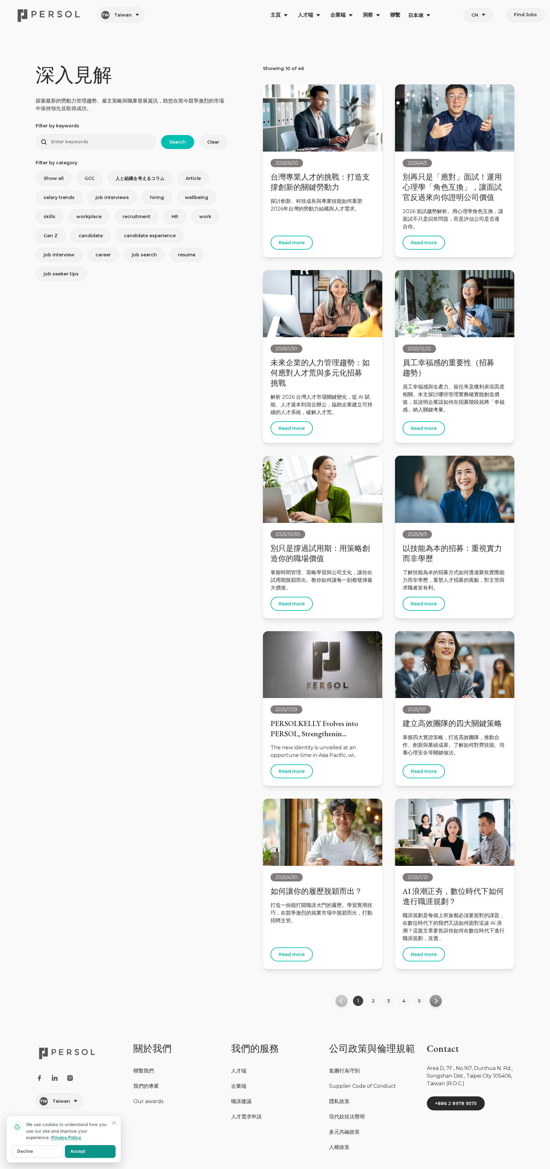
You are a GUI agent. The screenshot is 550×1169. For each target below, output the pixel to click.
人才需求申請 (246, 1117)
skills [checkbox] (49, 216)
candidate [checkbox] (91, 236)
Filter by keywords (57, 126)
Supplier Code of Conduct (362, 1086)
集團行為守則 (344, 1071)
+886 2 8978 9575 (455, 1103)
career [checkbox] (103, 255)
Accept (77, 1151)
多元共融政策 (344, 1132)
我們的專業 (146, 1086)
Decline (25, 1151)
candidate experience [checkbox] (150, 236)
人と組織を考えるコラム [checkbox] (140, 178)
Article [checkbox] (193, 178)
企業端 (238, 1086)
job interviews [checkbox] (112, 197)
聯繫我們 (143, 1071)
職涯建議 (241, 1101)
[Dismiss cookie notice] (114, 1123)
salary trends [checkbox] (59, 197)
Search (177, 142)
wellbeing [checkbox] (196, 197)
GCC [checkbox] (90, 178)
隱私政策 (339, 1101)
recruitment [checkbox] (137, 216)
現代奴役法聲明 (347, 1117)
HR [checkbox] (175, 216)
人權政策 (339, 1147)
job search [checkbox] (144, 255)
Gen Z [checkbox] (51, 236)
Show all (54, 178)
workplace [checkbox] (89, 216)
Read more (292, 243)
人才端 (238, 1071)
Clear (213, 142)
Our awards (148, 1101)
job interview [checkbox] (59, 255)
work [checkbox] (205, 216)
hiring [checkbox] (157, 197)
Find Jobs (525, 15)
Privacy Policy (66, 1137)
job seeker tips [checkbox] (61, 274)
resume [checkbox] (186, 255)
